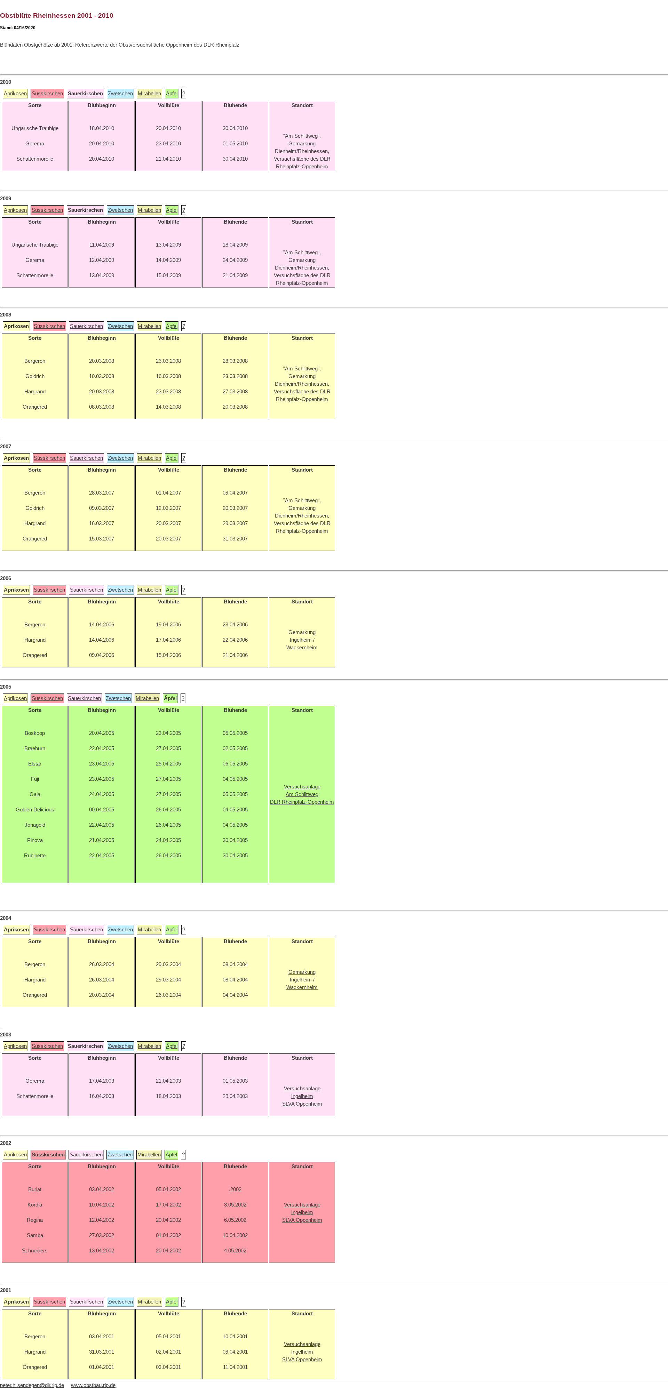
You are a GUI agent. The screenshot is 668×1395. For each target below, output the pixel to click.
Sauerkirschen (86, 326)
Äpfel (171, 93)
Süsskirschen (47, 93)
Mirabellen (149, 93)
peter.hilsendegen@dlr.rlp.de (32, 1385)
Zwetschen (120, 93)
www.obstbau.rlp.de (93, 1385)
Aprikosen (15, 93)
